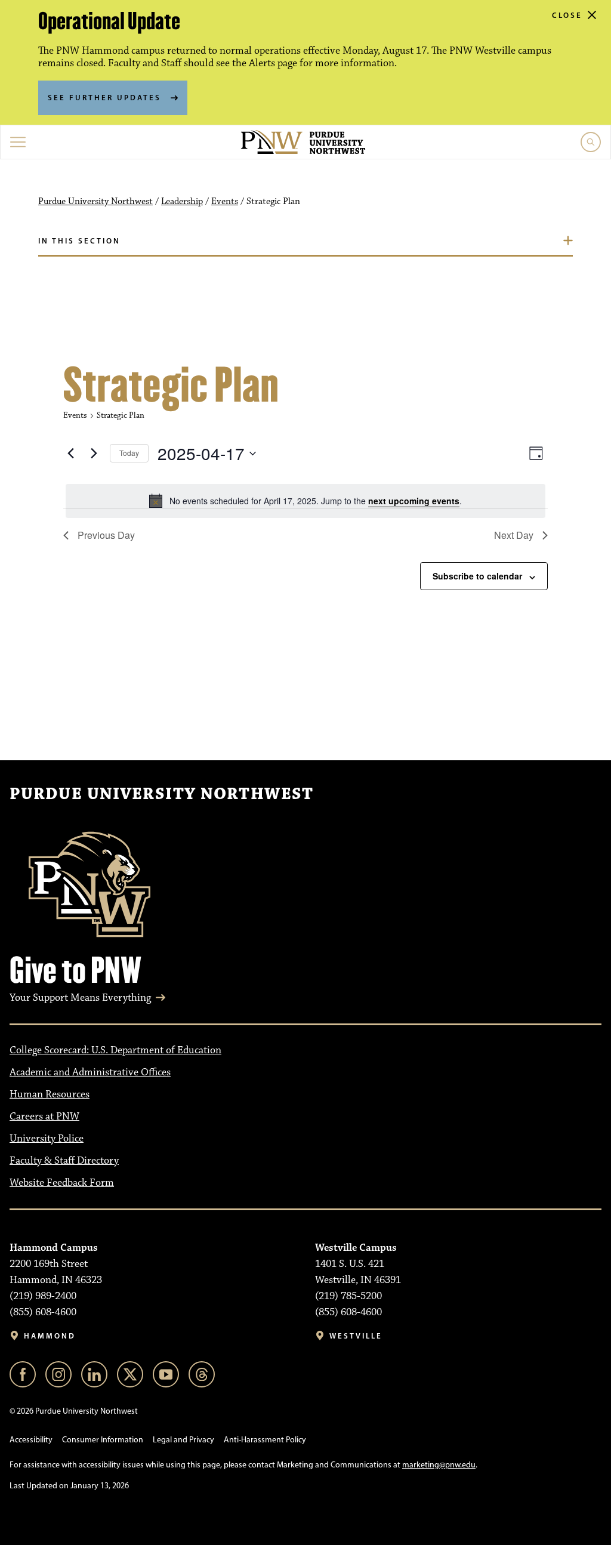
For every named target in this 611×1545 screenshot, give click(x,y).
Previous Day (106, 535)
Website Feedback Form (62, 1182)
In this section (79, 240)
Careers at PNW (44, 1116)
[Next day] (94, 453)
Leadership (182, 201)
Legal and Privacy (183, 1440)
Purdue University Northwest (95, 201)
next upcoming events (413, 501)
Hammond (50, 1335)
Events (224, 201)
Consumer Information (102, 1440)
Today (129, 453)
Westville (355, 1335)
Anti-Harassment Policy (265, 1440)
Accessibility (31, 1440)
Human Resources (50, 1094)
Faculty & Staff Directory (64, 1160)
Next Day (513, 535)
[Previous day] (70, 453)
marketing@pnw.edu (439, 1465)
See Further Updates (104, 97)
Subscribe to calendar (477, 576)
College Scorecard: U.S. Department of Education (115, 1050)
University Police (47, 1138)
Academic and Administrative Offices (90, 1072)
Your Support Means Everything (80, 997)
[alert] (305, 500)
